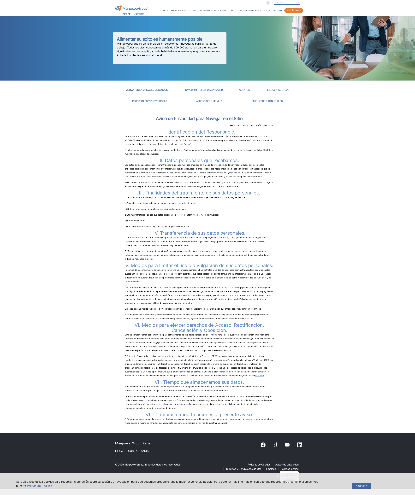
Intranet (126, 13)
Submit (298, 2)
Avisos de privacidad (287, 464)
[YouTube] (288, 445)
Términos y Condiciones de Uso (243, 469)
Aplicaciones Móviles (209, 101)
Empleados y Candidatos (267, 101)
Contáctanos (294, 10)
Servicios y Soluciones (183, 10)
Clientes (244, 89)
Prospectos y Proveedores (149, 101)
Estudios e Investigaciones (246, 10)
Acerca (164, 10)
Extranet (139, 13)
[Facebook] (264, 445)
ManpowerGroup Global (131, 8)
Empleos (271, 469)
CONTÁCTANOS (138, 451)
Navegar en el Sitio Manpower (204, 89)
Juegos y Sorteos (278, 89)
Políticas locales (290, 469)
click (199, 350)
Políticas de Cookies (259, 464)
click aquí (259, 375)
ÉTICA (119, 451)
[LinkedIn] (300, 445)
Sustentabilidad (272, 10)
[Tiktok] (275, 445)
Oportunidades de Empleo (213, 10)
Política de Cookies (39, 486)
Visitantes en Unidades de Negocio (147, 89)
